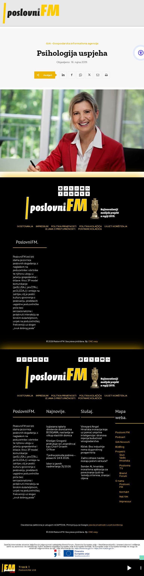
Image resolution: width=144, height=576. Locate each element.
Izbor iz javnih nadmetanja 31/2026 (58, 465)
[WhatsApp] (80, 75)
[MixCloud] (87, 188)
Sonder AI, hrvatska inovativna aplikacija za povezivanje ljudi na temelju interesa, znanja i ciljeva (95, 472)
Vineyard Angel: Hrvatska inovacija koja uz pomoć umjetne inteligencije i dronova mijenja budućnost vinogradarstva (94, 434)
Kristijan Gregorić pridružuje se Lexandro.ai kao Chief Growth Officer (60, 445)
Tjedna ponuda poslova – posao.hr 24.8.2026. (61, 457)
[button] (129, 568)
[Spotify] (60, 188)
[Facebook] (71, 75)
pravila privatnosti (97, 525)
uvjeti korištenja (115, 525)
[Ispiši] (106, 75)
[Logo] (72, 208)
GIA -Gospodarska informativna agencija (72, 43)
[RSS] (82, 194)
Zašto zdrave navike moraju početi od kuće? (94, 459)
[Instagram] (66, 194)
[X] (89, 75)
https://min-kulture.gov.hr (104, 548)
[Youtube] (82, 188)
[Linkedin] (63, 75)
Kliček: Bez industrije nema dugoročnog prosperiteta (93, 449)
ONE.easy (93, 341)
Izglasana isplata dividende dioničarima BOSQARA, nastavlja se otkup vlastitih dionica (60, 431)
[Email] (97, 75)
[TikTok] (66, 188)
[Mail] (76, 194)
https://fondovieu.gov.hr (84, 548)
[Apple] (87, 194)
